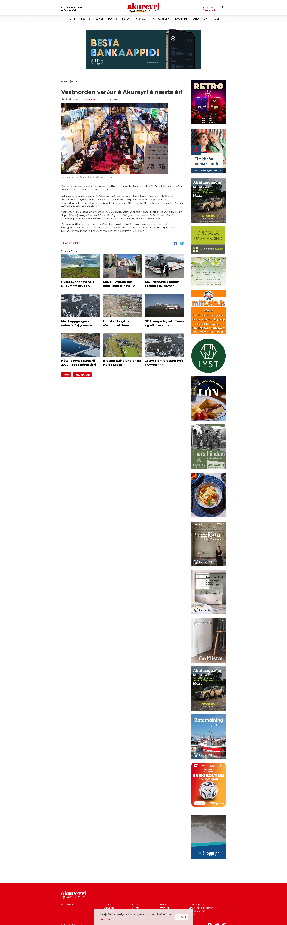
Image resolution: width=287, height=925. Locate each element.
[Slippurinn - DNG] (208, 837)
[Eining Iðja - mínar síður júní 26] (208, 312)
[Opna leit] (224, 7)
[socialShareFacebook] (175, 244)
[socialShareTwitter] (182, 244)
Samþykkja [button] (181, 917)
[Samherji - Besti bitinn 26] (208, 495)
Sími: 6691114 (67, 904)
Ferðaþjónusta (82, 375)
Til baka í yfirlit (70, 243)
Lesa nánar (106, 919)
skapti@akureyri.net (90, 99)
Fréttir (66, 375)
